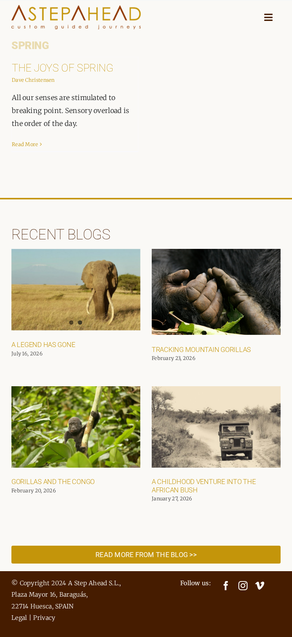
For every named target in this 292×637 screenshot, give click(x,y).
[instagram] (243, 585)
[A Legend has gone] (75, 289)
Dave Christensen (33, 80)
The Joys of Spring (62, 68)
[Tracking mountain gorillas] (216, 292)
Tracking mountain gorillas (201, 350)
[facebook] (225, 585)
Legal (19, 617)
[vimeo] (259, 585)
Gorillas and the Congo (53, 482)
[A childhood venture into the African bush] (216, 427)
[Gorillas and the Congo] (75, 427)
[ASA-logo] (76, 8)
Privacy (44, 617)
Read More (25, 144)
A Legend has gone (43, 345)
